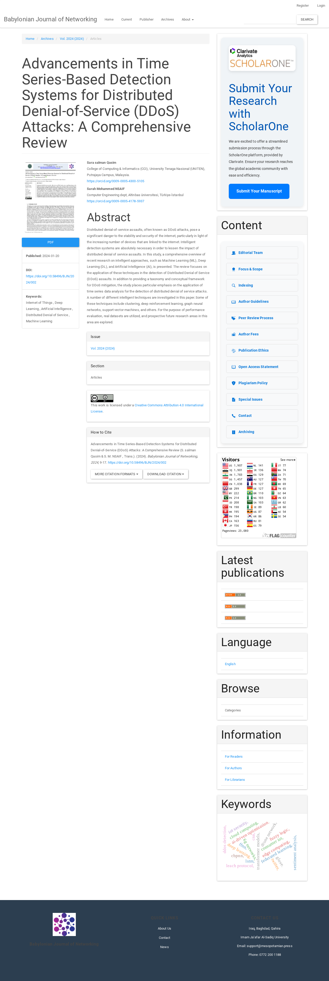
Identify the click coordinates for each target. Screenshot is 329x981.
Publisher (146, 19)
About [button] (186, 19)
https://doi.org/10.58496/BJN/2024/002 (137, 462)
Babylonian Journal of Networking (50, 19)
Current (126, 19)
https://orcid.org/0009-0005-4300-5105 (115, 181)
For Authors (233, 768)
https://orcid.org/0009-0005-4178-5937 (115, 201)
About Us (164, 928)
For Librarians (235, 780)
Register (303, 5)
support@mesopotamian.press (270, 946)
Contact (164, 938)
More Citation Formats (115, 474)
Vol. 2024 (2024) (72, 39)
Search (307, 19)
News (164, 947)
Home (109, 19)
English (230, 664)
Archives (167, 19)
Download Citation (164, 474)
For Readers (234, 756)
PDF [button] (51, 242)
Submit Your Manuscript (259, 191)
